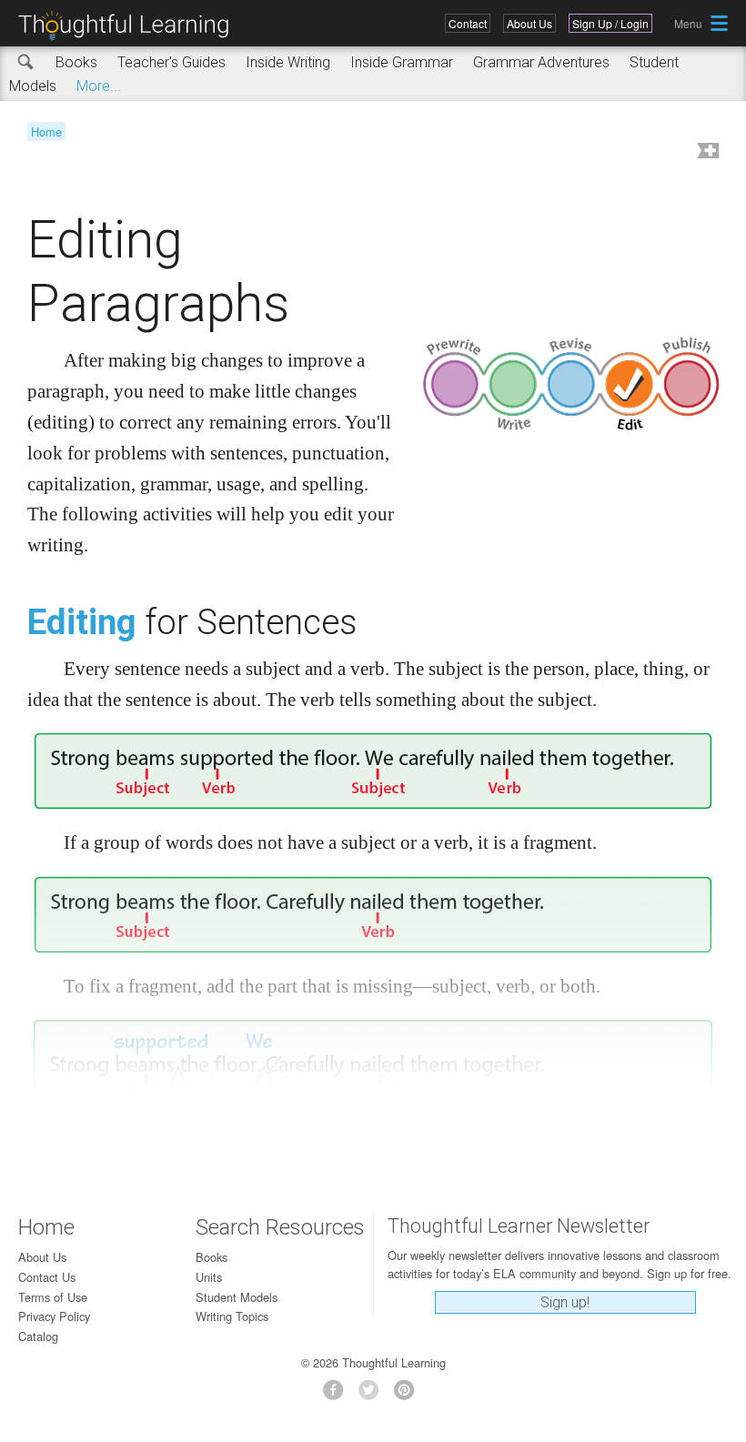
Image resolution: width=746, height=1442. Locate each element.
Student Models (236, 1297)
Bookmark (706, 152)
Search (26, 63)
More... (98, 86)
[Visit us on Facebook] (338, 1395)
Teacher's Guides (171, 62)
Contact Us (47, 1277)
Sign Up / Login (610, 23)
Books (76, 62)
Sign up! (565, 1302)
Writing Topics (232, 1316)
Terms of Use (52, 1297)
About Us (529, 23)
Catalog (38, 1336)
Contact (468, 23)
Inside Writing (288, 62)
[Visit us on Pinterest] (409, 1395)
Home (46, 131)
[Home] (130, 26)
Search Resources (280, 1227)
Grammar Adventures (541, 62)
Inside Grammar (401, 62)
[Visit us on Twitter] (373, 1395)
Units (209, 1277)
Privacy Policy (54, 1316)
